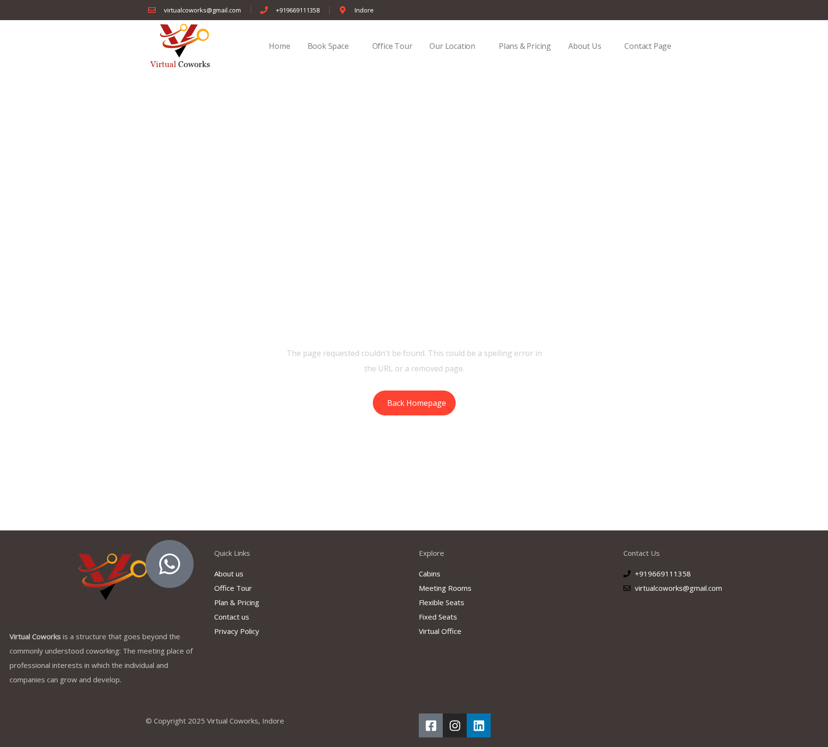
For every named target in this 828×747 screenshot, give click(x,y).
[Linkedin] (479, 725)
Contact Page (647, 46)
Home (279, 46)
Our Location (452, 46)
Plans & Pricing (525, 46)
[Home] (180, 46)
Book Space (328, 46)
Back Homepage (416, 403)
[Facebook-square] (431, 725)
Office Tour (392, 46)
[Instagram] (455, 725)
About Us (584, 46)
